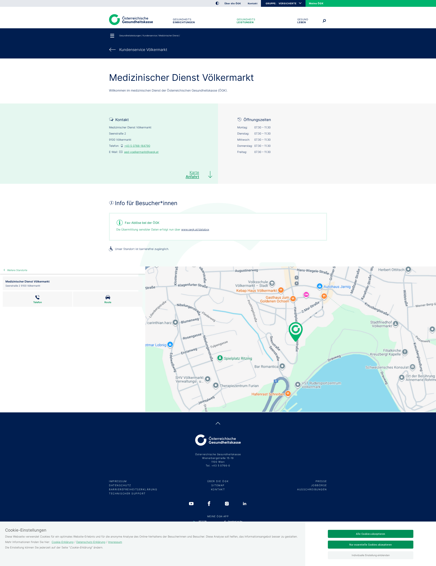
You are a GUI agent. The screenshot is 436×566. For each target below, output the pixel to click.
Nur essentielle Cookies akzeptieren (370, 544)
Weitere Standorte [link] (17, 270)
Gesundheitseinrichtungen (184, 21)
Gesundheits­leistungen (246, 21)
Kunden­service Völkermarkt (143, 49)
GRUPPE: (271, 3)
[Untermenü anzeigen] (112, 36)
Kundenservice (150, 35)
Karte (192, 174)
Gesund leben (302, 21)
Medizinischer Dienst (169, 35)
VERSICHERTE (288, 3)
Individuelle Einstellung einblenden (371, 555)
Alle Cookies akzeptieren (370, 533)
